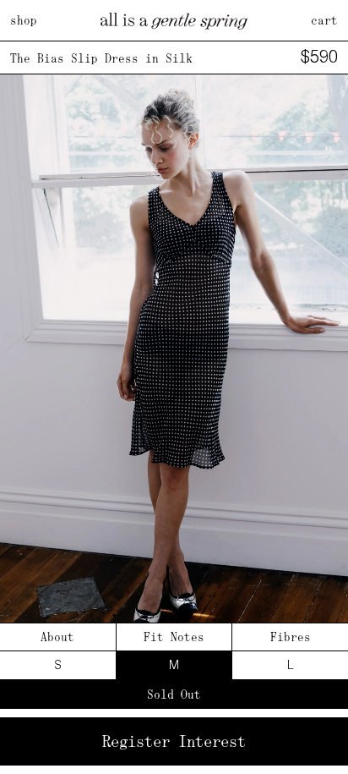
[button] (327, 362)
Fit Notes (174, 637)
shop (23, 20)
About (57, 637)
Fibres (290, 637)
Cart (324, 20)
